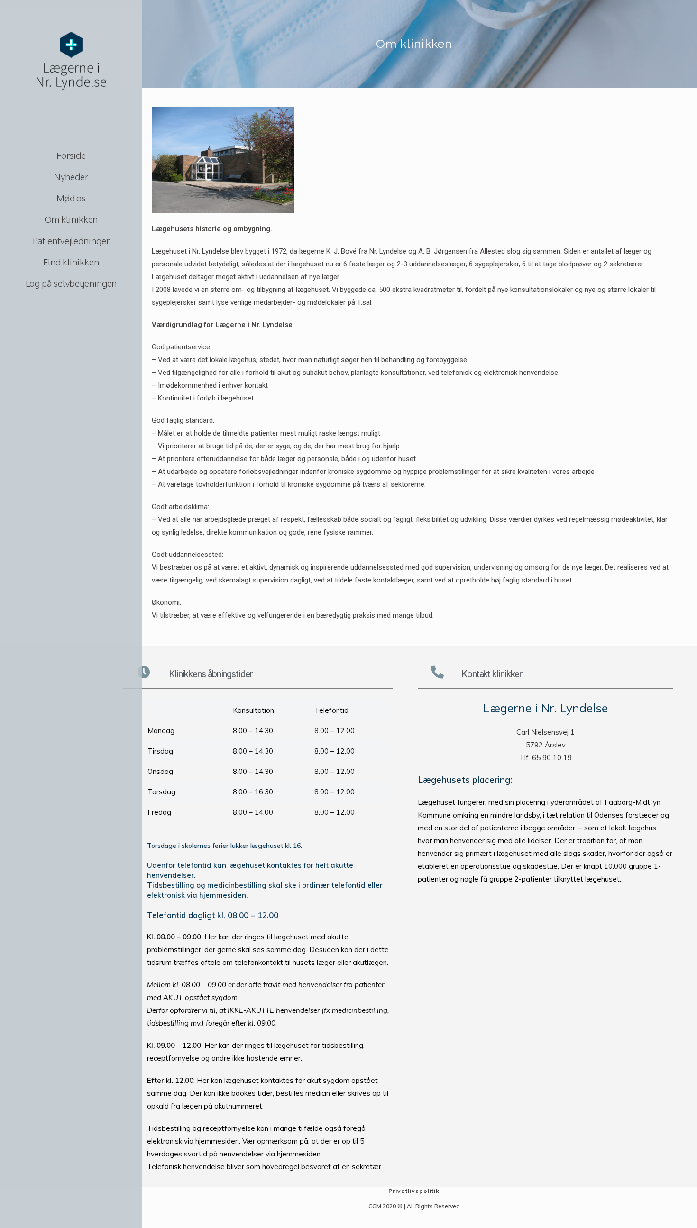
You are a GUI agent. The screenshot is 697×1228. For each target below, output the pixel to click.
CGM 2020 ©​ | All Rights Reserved (414, 1206)
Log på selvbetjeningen (71, 283)
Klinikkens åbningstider (211, 674)
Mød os (71, 197)
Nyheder (71, 176)
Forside (71, 155)
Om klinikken (71, 219)
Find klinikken (71, 261)
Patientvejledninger (71, 240)
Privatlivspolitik (414, 1190)
